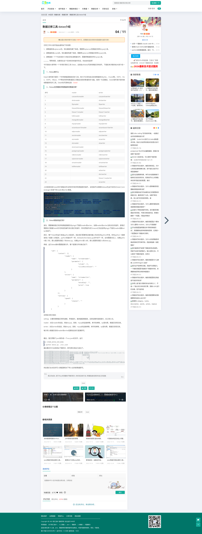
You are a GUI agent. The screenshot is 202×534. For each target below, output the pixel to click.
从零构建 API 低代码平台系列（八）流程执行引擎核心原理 (137, 89)
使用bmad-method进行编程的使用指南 (145, 47)
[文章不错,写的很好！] (53, 492)
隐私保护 (44, 516)
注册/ (150, 8)
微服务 (74, 524)
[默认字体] (123, 20)
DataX (75, 83)
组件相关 (61, 9)
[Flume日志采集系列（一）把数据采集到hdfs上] (167, 220)
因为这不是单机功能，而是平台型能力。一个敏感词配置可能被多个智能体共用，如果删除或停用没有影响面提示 (145, 269)
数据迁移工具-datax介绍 (78, 15)
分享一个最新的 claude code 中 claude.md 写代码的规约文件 (152, 44)
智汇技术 (55, 521)
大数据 (84, 9)
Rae (51, 32)
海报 (84, 388)
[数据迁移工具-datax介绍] (84, 205)
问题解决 (87, 524)
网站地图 (78, 516)
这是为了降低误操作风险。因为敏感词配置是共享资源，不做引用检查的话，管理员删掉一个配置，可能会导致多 (145, 213)
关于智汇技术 (52, 524)
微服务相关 (73, 9)
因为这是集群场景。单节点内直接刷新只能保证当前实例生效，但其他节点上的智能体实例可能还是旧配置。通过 (145, 177)
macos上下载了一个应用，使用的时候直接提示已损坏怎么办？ (137, 104)
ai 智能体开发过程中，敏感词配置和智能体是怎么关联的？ (137, 120)
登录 (153, 8)
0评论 (77, 32)
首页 (42, 9)
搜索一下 (156, 3)
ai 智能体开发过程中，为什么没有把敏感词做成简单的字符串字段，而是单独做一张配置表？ (145, 242)
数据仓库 (94, 9)
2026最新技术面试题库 (146, 66)
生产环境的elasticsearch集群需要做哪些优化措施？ (152, 120)
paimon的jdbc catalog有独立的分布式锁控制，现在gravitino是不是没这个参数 (152, 104)
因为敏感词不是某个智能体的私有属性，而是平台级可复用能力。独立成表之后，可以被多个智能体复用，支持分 (145, 251)
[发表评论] (198, 520)
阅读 (77, 388)
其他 (114, 9)
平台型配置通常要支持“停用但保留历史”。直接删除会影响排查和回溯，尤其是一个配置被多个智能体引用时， (145, 230)
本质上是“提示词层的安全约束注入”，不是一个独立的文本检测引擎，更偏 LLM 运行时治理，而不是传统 (145, 286)
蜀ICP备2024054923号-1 (48, 531)
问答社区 (105, 9)
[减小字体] (121, 20)
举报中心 (61, 516)
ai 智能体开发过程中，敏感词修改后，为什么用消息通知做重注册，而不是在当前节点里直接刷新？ (145, 169)
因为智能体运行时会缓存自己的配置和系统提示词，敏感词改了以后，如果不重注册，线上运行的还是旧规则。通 (145, 195)
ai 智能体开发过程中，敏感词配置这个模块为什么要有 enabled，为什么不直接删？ (152, 89)
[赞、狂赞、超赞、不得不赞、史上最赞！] (57, 492)
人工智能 (61, 524)
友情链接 (52, 516)
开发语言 (51, 9)
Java (68, 524)
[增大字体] (125, 20)
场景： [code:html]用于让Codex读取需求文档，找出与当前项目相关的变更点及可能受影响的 (145, 142)
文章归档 (69, 516)
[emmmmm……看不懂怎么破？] (55, 492)
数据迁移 (65, 15)
